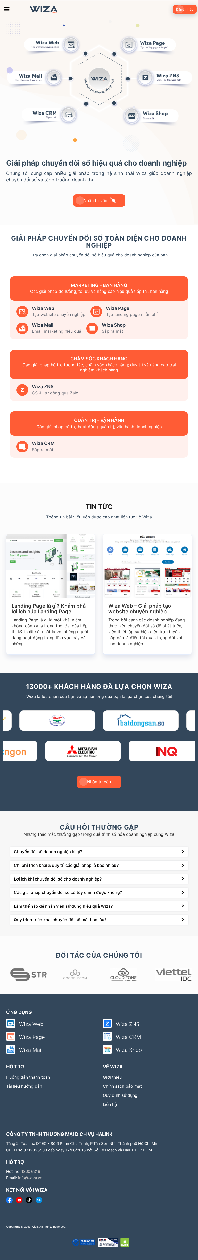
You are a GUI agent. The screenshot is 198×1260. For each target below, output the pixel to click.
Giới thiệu (112, 1077)
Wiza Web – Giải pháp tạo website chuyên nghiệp (43, 608)
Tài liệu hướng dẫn (24, 1086)
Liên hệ (110, 1104)
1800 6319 (30, 1171)
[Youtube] (19, 1200)
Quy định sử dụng (120, 1095)
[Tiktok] (29, 1200)
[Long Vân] (171, 974)
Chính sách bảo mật (122, 1086)
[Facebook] (9, 1200)
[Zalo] (39, 1200)
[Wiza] (41, 9)
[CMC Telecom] (26, 974)
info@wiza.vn (30, 1177)
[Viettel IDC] (123, 974)
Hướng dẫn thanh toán (28, 1077)
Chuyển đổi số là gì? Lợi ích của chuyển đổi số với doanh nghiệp (147, 608)
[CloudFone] (75, 974)
